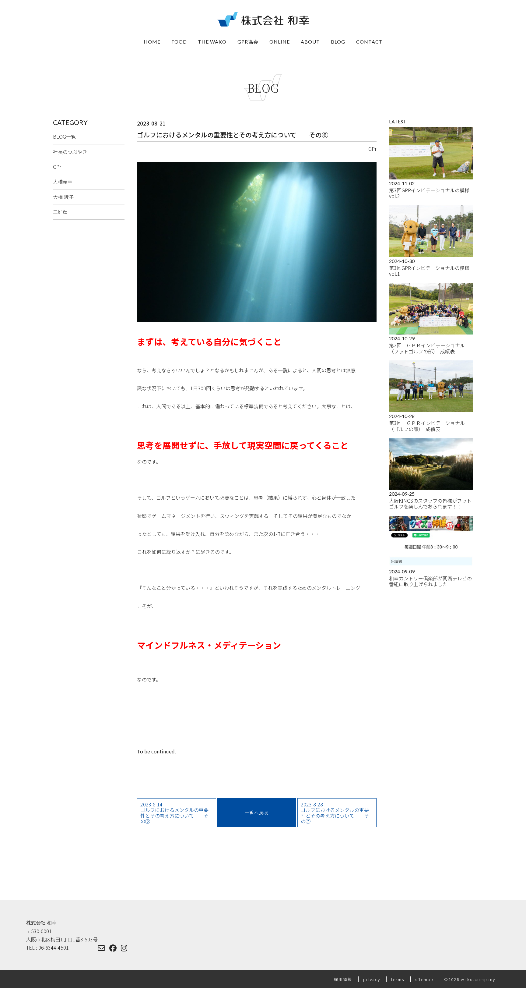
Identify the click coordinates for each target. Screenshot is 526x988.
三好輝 (60, 211)
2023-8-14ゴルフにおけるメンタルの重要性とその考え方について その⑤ (174, 813)
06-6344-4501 (53, 947)
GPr (57, 166)
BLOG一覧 (64, 136)
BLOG (338, 41)
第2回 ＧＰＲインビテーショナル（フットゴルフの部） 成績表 (427, 348)
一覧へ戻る (256, 812)
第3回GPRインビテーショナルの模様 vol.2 (431, 193)
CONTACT (369, 41)
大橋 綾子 (63, 196)
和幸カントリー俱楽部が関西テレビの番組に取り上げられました (430, 581)
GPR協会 (247, 41)
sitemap (425, 979)
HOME (152, 41)
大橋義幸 (62, 181)
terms (398, 979)
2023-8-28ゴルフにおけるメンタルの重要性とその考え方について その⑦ (335, 813)
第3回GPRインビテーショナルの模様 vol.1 (431, 271)
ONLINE (279, 41)
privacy (372, 979)
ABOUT (310, 41)
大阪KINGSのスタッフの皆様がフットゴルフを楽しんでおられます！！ (430, 503)
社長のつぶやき (70, 151)
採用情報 (344, 979)
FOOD (179, 41)
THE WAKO (212, 41)
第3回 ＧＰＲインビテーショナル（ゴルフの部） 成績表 (427, 426)
